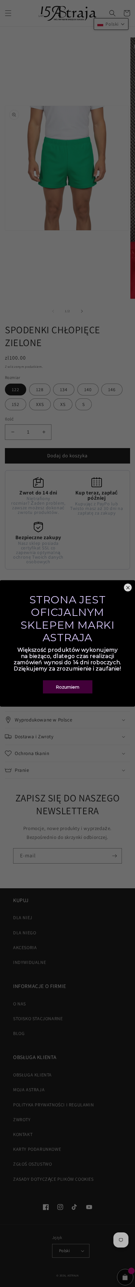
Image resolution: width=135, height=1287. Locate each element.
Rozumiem (67, 687)
